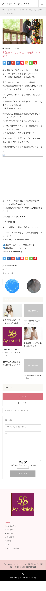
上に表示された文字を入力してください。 (22, 465)
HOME (7, 522)
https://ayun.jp (28, 245)
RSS (22, 573)
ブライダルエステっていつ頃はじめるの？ (11, 321)
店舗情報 (8, 541)
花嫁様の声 (9, 533)
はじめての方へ (10, 526)
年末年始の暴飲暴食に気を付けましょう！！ (11, 363)
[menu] (42, 3)
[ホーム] (3, 9)
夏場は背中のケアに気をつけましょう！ (33, 344)
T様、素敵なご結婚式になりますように (33, 322)
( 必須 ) (9, 420)
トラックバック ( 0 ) (22, 403)
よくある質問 (9, 537)
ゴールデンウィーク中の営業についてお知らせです (11, 352)
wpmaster (13, 266)
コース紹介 (9, 530)
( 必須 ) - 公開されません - (16, 427)
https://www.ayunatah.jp (12, 252)
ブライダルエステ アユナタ (27, 578)
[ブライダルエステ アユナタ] (19, 3)
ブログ (19, 48)
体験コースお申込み (12, 548)
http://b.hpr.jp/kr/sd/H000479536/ (16, 239)
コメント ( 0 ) (23, 396)
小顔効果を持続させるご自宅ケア (33, 376)
